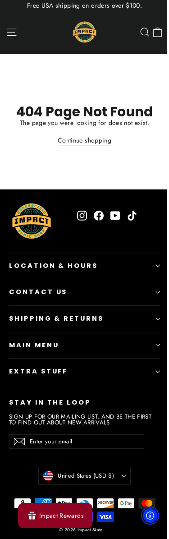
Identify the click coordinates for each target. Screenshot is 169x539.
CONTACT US (38, 291)
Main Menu (34, 345)
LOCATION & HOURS (53, 265)
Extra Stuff (38, 371)
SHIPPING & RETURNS (56, 318)
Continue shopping (84, 140)
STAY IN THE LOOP (50, 402)
